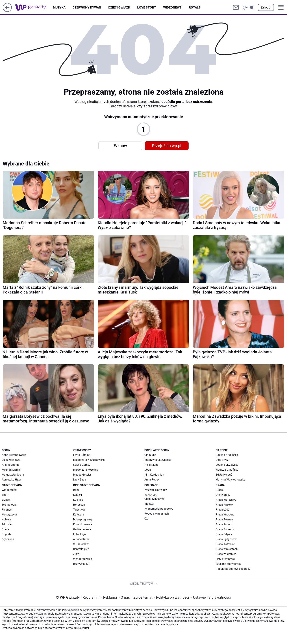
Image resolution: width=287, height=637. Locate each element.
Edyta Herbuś (224, 474)
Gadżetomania (82, 529)
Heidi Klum (151, 464)
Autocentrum (81, 539)
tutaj (86, 628)
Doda (147, 469)
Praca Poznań (224, 519)
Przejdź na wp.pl (166, 145)
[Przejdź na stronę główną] (7, 11)
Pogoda (6, 534)
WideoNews (172, 7)
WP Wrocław (81, 544)
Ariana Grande (10, 464)
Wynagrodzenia (82, 559)
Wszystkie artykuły (155, 489)
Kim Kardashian (154, 474)
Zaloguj (266, 7)
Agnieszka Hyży (11, 479)
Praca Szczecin (225, 529)
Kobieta (6, 519)
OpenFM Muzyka (154, 498)
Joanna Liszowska (227, 464)
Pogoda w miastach (156, 513)
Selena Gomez (81, 464)
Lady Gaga (79, 479)
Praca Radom (224, 524)
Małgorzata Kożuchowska (89, 459)
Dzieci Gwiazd (119, 7)
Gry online (8, 539)
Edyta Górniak (81, 455)
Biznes (6, 499)
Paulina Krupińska (227, 455)
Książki (77, 494)
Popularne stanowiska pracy (233, 568)
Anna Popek (151, 479)
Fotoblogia (79, 534)
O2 (146, 518)
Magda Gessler (82, 474)
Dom (76, 489)
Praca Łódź (222, 509)
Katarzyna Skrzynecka (157, 459)
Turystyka (79, 509)
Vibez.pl (149, 503)
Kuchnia (78, 499)
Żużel (76, 554)
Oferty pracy (223, 494)
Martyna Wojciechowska (230, 479)
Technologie (9, 504)
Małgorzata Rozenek (85, 469)
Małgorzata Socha (13, 474)
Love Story (146, 7)
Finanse (6, 509)
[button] (248, 7)
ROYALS (195, 7)
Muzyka (59, 7)
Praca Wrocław (225, 514)
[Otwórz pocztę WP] (235, 7)
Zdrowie (6, 524)
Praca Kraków (224, 504)
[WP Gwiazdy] (34, 7)
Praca (5, 529)
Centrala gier (81, 549)
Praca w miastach (227, 549)
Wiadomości (9, 489)
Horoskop (79, 504)
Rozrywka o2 (81, 563)
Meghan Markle (11, 469)
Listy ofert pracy (225, 559)
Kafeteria (78, 514)
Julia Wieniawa (11, 459)
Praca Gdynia (224, 534)
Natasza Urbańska (227, 469)
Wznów (120, 145)
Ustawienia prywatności (211, 597)
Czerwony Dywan (87, 7)
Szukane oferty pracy (228, 563)
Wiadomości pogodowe (158, 508)
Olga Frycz (222, 459)
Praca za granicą (226, 554)
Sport (5, 494)
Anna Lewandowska (14, 455)
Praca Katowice (225, 544)
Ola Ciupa (150, 455)
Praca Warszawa (226, 499)
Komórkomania (82, 524)
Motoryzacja (9, 514)
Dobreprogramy (82, 519)
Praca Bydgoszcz (226, 539)
